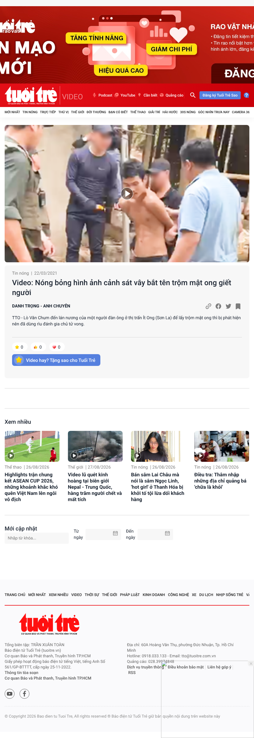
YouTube (127, 95)
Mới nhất (12, 112)
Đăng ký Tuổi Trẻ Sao (220, 95)
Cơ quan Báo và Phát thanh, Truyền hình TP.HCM (48, 678)
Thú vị (63, 112)
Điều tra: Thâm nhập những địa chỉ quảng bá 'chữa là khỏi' (220, 481)
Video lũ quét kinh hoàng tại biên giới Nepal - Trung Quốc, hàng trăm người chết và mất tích (95, 487)
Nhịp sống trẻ (229, 595)
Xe (194, 595)
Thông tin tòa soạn (21, 673)
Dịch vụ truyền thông (145, 667)
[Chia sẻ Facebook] (218, 306)
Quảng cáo (175, 95)
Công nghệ (178, 595)
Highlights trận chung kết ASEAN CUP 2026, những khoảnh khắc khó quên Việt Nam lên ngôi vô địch (31, 487)
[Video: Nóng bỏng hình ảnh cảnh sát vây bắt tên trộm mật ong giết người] (127, 193)
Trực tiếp (48, 112)
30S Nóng (187, 112)
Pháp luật (130, 595)
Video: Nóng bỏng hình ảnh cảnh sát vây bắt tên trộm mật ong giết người (121, 287)
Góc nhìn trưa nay (214, 112)
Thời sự (92, 595)
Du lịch (206, 595)
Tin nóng (30, 112)
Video (76, 595)
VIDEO (72, 96)
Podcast (105, 95)
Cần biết (150, 95)
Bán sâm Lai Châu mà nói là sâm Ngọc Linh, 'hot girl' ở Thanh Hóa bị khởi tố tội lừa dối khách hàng (157, 487)
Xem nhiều (18, 422)
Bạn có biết (118, 112)
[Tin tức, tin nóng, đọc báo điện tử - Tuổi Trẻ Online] (32, 95)
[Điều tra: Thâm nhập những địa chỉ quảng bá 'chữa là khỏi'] (221, 446)
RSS (132, 673)
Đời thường (96, 112)
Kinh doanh (154, 595)
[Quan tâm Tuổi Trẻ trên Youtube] (10, 694)
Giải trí (154, 112)
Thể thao (138, 112)
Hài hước (170, 112)
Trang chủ (15, 595)
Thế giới (77, 112)
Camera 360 (242, 112)
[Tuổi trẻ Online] (50, 624)
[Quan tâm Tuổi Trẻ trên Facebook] (24, 694)
